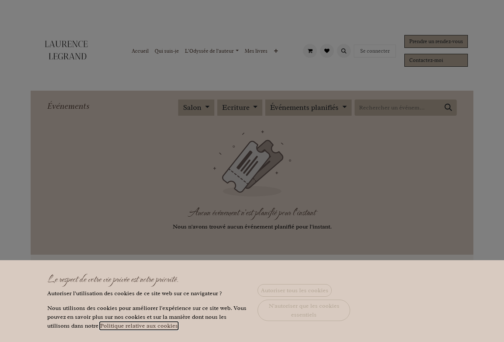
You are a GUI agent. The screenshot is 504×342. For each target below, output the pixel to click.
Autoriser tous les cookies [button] (294, 290)
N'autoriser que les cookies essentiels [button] (304, 310)
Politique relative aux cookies (139, 325)
